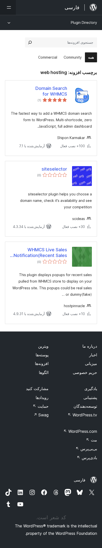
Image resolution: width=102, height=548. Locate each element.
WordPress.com (80, 431)
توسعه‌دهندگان (85, 406)
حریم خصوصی (85, 372)
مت (91, 440)
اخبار (93, 354)
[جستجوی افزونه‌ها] (30, 42)
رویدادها (42, 397)
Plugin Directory (84, 22)
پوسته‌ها (42, 354)
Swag (41, 414)
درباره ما (89, 346)
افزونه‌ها (42, 363)
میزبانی (91, 363)
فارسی (79, 479)
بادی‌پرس (87, 457)
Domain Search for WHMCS (51, 91)
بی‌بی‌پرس (86, 448)
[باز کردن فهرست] (8, 7)
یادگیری (90, 388)
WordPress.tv (82, 414)
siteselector (54, 169)
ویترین (43, 346)
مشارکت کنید (37, 388)
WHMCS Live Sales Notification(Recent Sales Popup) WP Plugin (40, 252)
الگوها (44, 372)
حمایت (41, 406)
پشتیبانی (90, 397)
